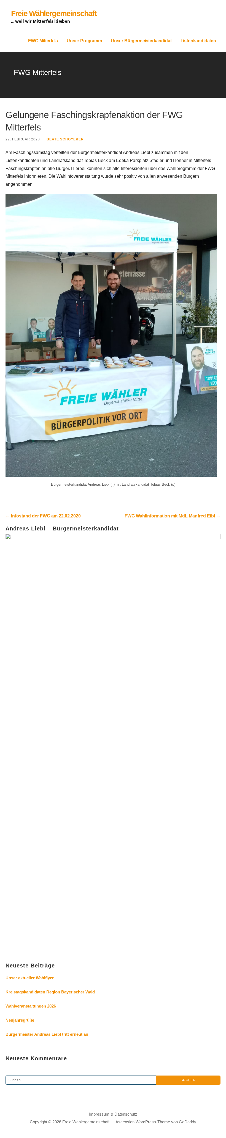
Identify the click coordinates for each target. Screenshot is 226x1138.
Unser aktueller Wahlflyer (30, 977)
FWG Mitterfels (43, 40)
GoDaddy (187, 1121)
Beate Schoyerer (65, 139)
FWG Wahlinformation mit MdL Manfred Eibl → (172, 516)
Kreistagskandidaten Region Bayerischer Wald (50, 992)
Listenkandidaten (198, 40)
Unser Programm (84, 40)
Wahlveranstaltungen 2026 (31, 1006)
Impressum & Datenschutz (113, 1114)
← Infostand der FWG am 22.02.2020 (43, 516)
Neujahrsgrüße (20, 1020)
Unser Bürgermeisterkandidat (141, 40)
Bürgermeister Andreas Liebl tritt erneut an (47, 1034)
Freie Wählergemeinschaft (53, 13)
